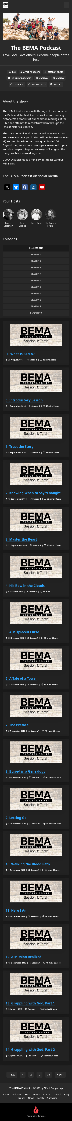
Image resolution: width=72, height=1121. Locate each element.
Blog (66, 1094)
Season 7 (36, 293)
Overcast (19, 84)
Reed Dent (36, 222)
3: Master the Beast (21, 539)
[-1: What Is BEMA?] (36, 335)
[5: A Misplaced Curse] (36, 613)
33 (48, 1074)
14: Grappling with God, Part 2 (30, 1049)
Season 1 (36, 254)
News (31, 1097)
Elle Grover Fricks (50, 224)
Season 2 (36, 261)
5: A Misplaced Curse (22, 632)
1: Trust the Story (20, 446)
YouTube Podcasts (21, 78)
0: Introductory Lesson (24, 400)
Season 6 (36, 286)
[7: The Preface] (36, 706)
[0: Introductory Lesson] (36, 381)
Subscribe (52, 1097)
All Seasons (36, 248)
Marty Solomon (8, 224)
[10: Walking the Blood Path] (36, 845)
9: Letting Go (16, 817)
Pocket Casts (38, 84)
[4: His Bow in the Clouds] (36, 567)
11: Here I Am (16, 910)
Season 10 (36, 312)
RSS (14, 72)
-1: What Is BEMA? (20, 354)
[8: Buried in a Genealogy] (36, 752)
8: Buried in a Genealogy (25, 771)
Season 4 (36, 273)
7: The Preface (17, 725)
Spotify (58, 84)
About (6, 1094)
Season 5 (36, 280)
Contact (47, 1094)
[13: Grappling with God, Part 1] (36, 984)
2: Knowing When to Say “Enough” (33, 493)
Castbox (43, 78)
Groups (21, 1097)
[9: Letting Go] (36, 799)
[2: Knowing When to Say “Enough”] (36, 474)
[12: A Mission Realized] (36, 938)
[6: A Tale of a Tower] (36, 659)
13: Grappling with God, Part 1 (30, 1003)
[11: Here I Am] (36, 891)
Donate (40, 1097)
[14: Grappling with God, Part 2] (36, 1031)
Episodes (17, 1094)
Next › (60, 1074)
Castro (60, 78)
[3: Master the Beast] (36, 520)
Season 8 (36, 299)
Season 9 (36, 306)
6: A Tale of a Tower (21, 678)
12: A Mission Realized (23, 957)
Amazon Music (55, 72)
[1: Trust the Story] (36, 428)
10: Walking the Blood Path (28, 864)
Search (57, 1094)
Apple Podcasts (31, 72)
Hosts (27, 1094)
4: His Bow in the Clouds (25, 585)
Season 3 (36, 267)
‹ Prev (12, 1074)
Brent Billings (22, 224)
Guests (37, 1094)
